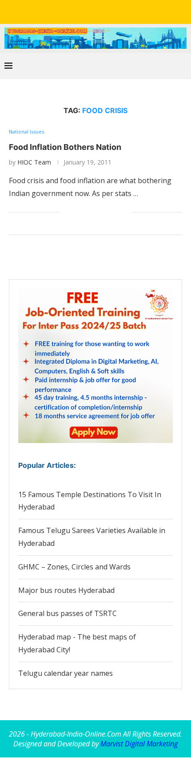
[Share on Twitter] (87, 212)
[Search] (182, 65)
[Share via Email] (124, 212)
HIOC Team (34, 162)
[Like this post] (66, 212)
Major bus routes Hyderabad (66, 590)
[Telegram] (126, 11)
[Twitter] (77, 11)
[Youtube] (101, 11)
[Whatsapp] (114, 11)
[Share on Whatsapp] (96, 212)
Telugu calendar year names (65, 673)
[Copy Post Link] (115, 212)
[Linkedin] (89, 11)
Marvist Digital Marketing (139, 744)
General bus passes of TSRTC (67, 613)
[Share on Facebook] (78, 212)
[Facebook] (64, 11)
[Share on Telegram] (105, 212)
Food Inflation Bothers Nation (65, 147)
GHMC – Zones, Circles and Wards (74, 567)
